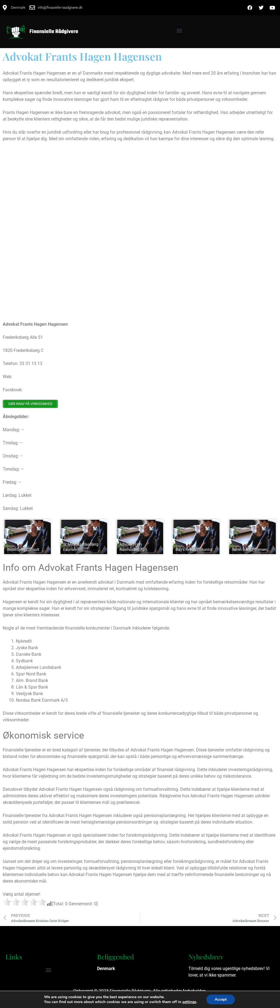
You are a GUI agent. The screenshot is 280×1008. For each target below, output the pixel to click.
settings (189, 1002)
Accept (221, 999)
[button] (179, 30)
